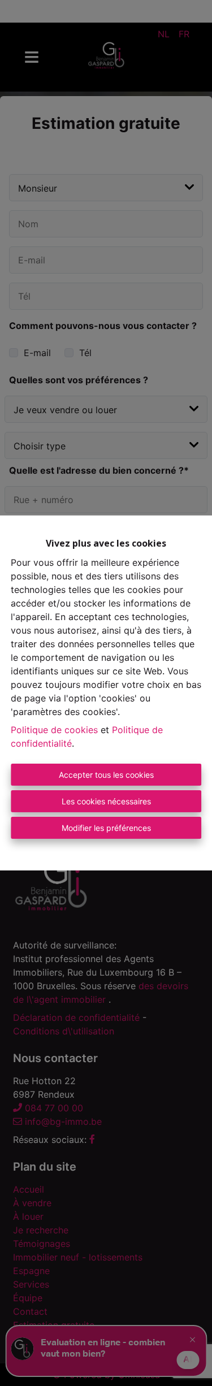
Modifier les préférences (106, 828)
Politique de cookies (54, 729)
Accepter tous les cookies (106, 774)
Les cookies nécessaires (106, 801)
